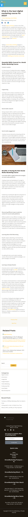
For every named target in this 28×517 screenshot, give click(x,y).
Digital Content (4, 374)
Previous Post (14, 319)
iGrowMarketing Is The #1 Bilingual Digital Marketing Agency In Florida (13, 337)
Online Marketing (6, 18)
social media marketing (11, 44)
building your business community (16, 56)
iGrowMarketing (11, 309)
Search (3, 363)
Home (14, 452)
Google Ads (10, 340)
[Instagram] (7, 430)
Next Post (14, 323)
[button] (2, 5)
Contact (14, 457)
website (16, 269)
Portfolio (14, 455)
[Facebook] (2, 22)
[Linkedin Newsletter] (13, 430)
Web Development (14, 341)
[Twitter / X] (5, 22)
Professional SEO (6, 353)
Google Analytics (5, 381)
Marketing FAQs (14, 454)
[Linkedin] (8, 22)
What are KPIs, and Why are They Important (11, 407)
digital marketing (10, 25)
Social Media (14, 18)
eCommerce (5, 340)
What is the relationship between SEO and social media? (13, 350)
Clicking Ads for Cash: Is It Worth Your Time (11, 405)
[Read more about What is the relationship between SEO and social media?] (14, 347)
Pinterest (14, 38)
